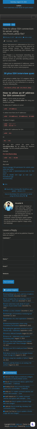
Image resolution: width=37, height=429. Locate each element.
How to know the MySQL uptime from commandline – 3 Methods (18, 382)
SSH (6, 184)
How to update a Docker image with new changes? (17, 412)
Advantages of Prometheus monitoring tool (18, 314)
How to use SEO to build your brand (16, 348)
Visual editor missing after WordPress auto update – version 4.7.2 (19, 190)
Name (5, 259)
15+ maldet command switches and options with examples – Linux (18, 392)
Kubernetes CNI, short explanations (16, 319)
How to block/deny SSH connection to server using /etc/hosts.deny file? (18, 195)
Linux (13, 24)
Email (5, 266)
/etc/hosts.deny (7, 178)
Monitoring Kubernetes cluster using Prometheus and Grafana (15, 324)
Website (6, 273)
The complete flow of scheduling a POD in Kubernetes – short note (17, 300)
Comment (7, 238)
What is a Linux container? (13, 311)
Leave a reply (28, 37)
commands (6, 24)
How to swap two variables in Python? (16, 358)
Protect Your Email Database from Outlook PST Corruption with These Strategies (17, 342)
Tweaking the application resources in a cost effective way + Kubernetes (17, 329)
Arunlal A (19, 37)
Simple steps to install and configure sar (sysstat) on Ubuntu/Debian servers (18, 378)
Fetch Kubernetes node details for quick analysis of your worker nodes (16, 305)
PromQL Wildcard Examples (13, 333)
